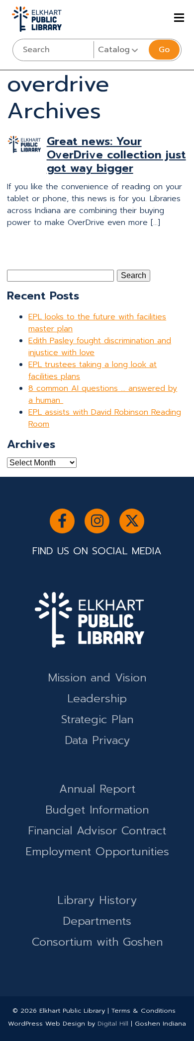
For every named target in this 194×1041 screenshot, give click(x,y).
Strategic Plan (97, 719)
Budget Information (97, 810)
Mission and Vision (97, 677)
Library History (97, 900)
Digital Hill (112, 1023)
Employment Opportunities (97, 851)
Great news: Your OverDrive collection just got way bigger (116, 154)
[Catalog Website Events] (120, 50)
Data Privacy (97, 740)
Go (164, 50)
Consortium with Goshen (97, 942)
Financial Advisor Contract (97, 830)
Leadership (97, 698)
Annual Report (97, 789)
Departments (97, 921)
